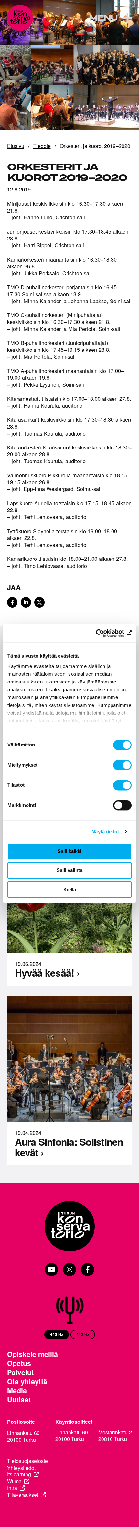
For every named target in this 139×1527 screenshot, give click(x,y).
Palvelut (20, 1372)
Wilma (14, 1481)
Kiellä (69, 889)
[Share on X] (39, 602)
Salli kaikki (69, 851)
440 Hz (56, 1334)
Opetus (19, 1363)
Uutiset (19, 1399)
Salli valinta (69, 870)
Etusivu (15, 146)
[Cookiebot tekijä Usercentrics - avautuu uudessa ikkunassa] (103, 633)
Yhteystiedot (21, 1468)
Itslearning (19, 1474)
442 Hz (82, 1334)
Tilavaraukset (22, 1495)
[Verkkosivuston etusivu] (20, 18)
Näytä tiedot (105, 831)
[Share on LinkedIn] (26, 602)
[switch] (122, 765)
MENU (103, 18)
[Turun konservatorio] (69, 1227)
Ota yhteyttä (27, 1381)
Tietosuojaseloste (27, 1461)
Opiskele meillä (32, 1354)
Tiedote (42, 146)
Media (17, 1390)
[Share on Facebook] (12, 602)
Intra (12, 1488)
